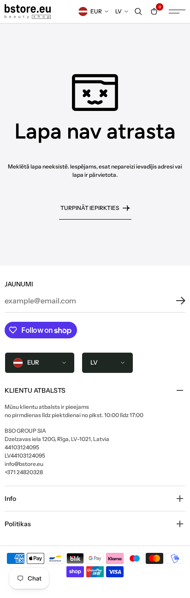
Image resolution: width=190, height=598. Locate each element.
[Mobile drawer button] (177, 11)
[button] (173, 300)
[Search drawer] (138, 11)
